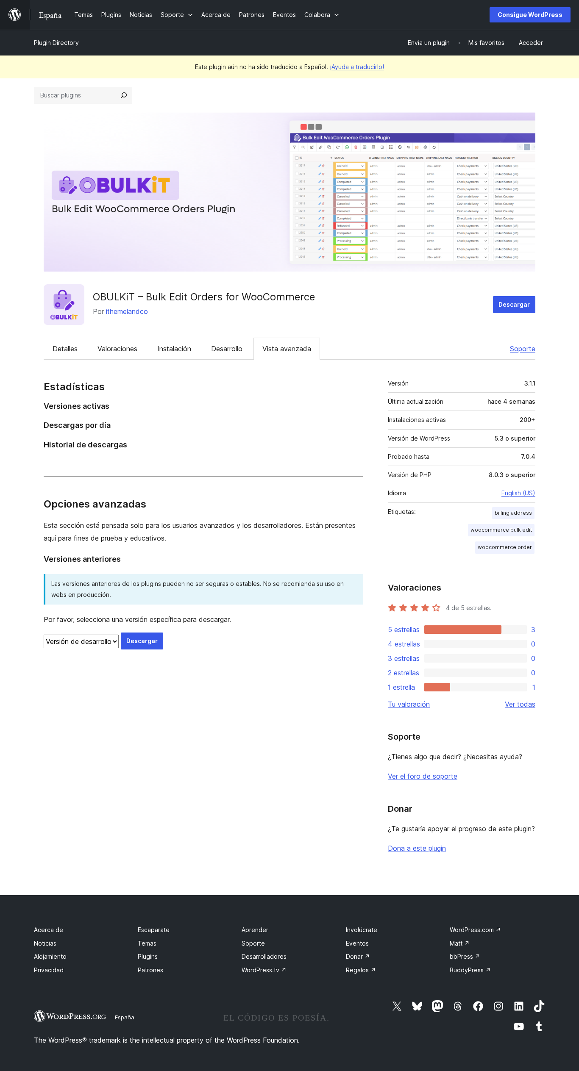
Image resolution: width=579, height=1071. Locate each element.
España (124, 1017)
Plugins (148, 956)
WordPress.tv (264, 970)
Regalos (361, 970)
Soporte (522, 348)
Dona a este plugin (417, 848)
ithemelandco (127, 311)
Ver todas (520, 704)
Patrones (150, 970)
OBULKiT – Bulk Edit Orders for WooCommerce (204, 297)
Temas (147, 943)
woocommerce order (505, 547)
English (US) (518, 493)
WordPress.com (475, 929)
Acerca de (48, 929)
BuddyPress (470, 970)
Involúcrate (361, 929)
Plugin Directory (56, 42)
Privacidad (49, 970)
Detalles (65, 348)
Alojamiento (50, 956)
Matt (460, 943)
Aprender (255, 929)
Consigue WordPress (530, 14)
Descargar (514, 304)
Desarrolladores (264, 956)
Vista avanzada (286, 348)
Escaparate (154, 929)
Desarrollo (226, 348)
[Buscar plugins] (123, 95)
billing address (513, 513)
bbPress (465, 956)
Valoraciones (117, 348)
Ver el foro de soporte (422, 776)
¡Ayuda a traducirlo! (357, 66)
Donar (358, 956)
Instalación (174, 348)
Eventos (357, 943)
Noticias (45, 943)
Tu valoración (409, 704)
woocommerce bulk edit (501, 530)
